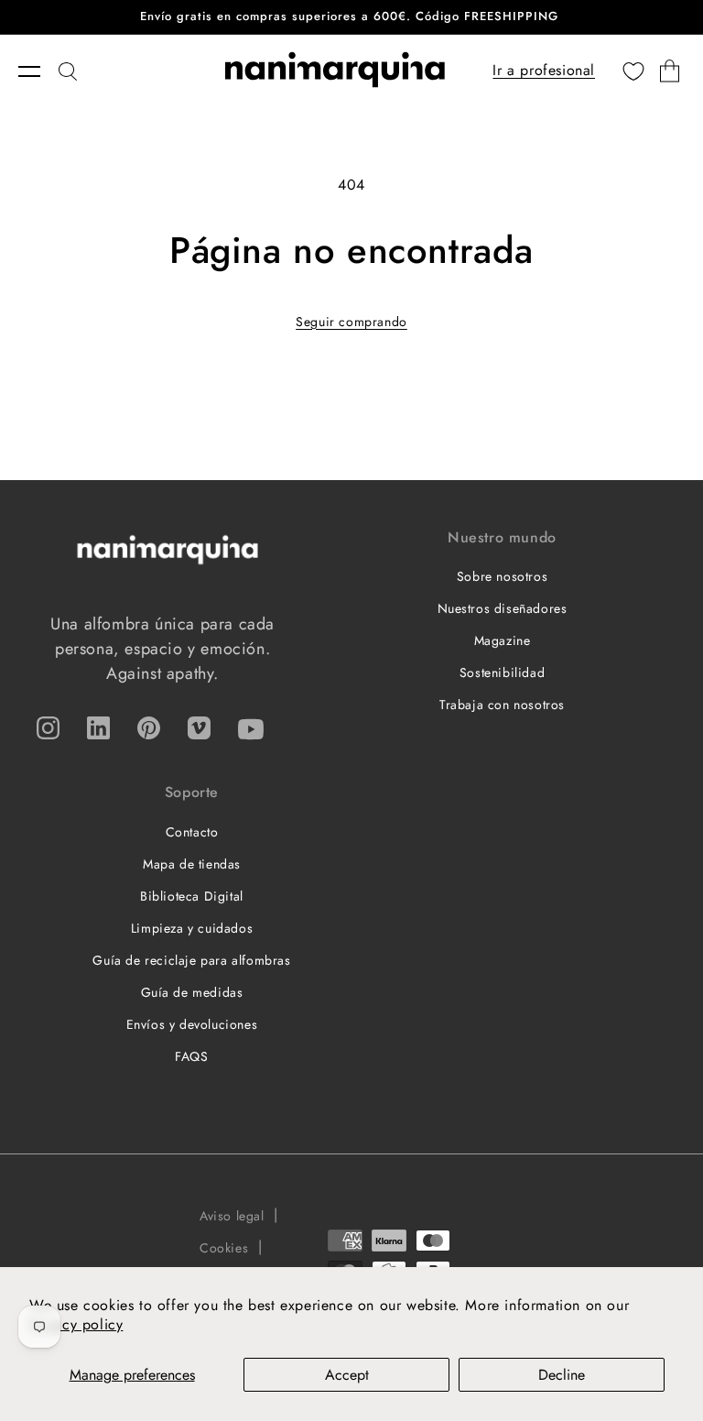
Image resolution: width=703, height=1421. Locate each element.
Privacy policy (76, 1324)
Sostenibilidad (502, 672)
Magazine (502, 640)
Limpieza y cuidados (192, 928)
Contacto (192, 832)
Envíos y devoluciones (192, 1024)
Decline (561, 1374)
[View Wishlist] (633, 71)
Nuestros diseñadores (503, 608)
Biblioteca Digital (191, 896)
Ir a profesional (543, 70)
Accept (347, 1374)
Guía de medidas (192, 992)
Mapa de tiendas (192, 864)
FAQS (191, 1056)
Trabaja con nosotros (502, 704)
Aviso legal (232, 1216)
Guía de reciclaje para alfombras (191, 960)
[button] (38, 71)
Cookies (224, 1248)
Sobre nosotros (502, 576)
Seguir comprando (351, 321)
